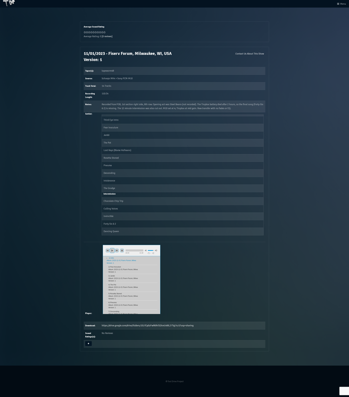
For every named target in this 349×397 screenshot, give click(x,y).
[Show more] (88, 343)
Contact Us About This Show (249, 53)
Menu (343, 3)
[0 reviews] (107, 36)
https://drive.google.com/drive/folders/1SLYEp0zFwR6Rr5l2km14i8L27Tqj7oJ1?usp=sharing (148, 325)
